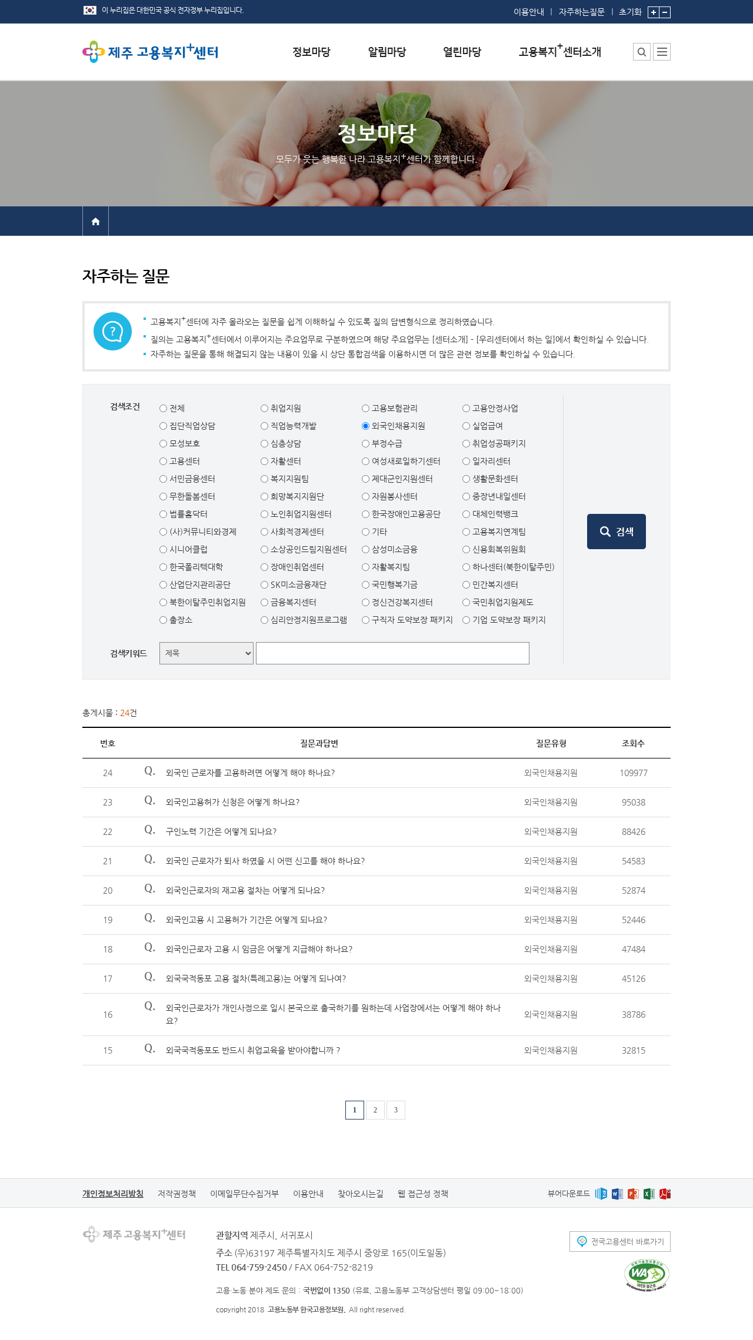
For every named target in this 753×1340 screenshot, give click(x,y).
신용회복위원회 (498, 549)
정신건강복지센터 (401, 602)
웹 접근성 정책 (423, 1193)
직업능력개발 (292, 425)
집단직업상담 (191, 425)
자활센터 (284, 461)
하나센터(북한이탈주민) (512, 567)
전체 (176, 408)
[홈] (95, 220)
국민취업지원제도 (502, 602)
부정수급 (385, 443)
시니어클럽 (187, 549)
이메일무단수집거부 (244, 1193)
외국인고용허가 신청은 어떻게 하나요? (233, 802)
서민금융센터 (191, 478)
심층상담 (284, 443)
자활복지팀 (389, 567)
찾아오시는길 (361, 1193)
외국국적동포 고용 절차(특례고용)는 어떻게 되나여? (256, 978)
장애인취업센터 (296, 567)
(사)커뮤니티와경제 (201, 531)
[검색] (616, 531)
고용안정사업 (494, 408)
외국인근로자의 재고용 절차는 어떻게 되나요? (245, 890)
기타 (378, 531)
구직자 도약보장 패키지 (411, 619)
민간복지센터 (494, 584)
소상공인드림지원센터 (307, 549)
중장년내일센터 (498, 496)
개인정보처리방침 (113, 1193)
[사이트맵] (662, 52)
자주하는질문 (582, 11)
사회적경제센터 (296, 531)
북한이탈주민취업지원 (206, 602)
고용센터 (183, 461)
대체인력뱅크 (494, 514)
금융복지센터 (292, 602)
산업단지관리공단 (199, 584)
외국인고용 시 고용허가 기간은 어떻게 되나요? (247, 919)
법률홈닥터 (187, 514)
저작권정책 (177, 1193)
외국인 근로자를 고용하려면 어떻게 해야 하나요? (250, 772)
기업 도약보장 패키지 (508, 619)
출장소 (179, 619)
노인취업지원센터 (300, 514)
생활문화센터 (494, 478)
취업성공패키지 (498, 443)
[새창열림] (601, 1193)
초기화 (630, 11)
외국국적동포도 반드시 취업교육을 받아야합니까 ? (253, 1050)
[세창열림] (647, 1275)
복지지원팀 (288, 478)
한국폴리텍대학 (195, 567)
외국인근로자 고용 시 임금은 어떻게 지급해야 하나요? (259, 949)
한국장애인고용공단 (405, 514)
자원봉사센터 (393, 496)
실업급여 (486, 425)
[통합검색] (642, 52)
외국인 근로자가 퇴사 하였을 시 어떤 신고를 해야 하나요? (265, 861)
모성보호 (183, 443)
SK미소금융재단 (297, 584)
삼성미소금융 (393, 549)
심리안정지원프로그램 (307, 619)
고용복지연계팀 (498, 531)
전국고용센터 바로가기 (627, 1241)
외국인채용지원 (397, 425)
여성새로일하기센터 (405, 461)
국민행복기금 (393, 584)
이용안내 (529, 11)
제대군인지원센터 (401, 478)
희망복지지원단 (296, 496)
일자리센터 (490, 461)
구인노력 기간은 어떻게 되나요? (221, 831)
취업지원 (284, 408)
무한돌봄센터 (191, 496)
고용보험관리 (393, 408)
